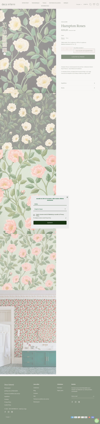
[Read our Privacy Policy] (66, 218)
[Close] (67, 197)
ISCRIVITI (50, 223)
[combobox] (50, 209)
